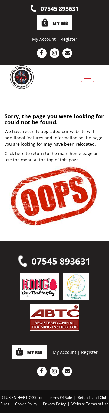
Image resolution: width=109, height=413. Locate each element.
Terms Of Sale (60, 397)
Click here (15, 153)
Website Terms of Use (90, 403)
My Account (44, 39)
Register (69, 39)
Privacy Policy (54, 403)
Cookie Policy (26, 403)
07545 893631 (60, 9)
